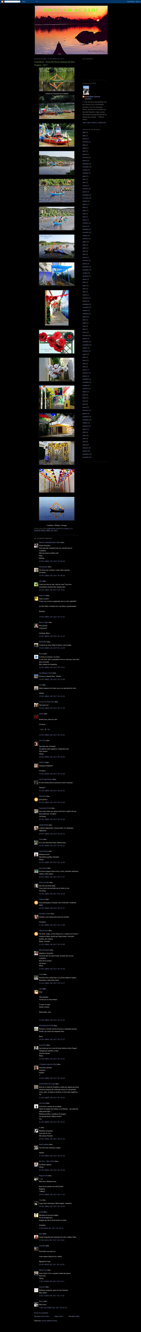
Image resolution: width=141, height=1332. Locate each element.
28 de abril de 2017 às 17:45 (52, 1194)
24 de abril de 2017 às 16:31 (52, 1059)
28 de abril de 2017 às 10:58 (52, 1170)
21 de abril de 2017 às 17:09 (52, 925)
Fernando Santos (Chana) (92, 98)
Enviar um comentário (41, 1313)
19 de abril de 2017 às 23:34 (52, 802)
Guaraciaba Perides (45, 808)
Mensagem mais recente (41, 1316)
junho (84, 148)
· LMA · (42, 729)
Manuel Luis (43, 1270)
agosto (85, 204)
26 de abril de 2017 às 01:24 (52, 1139)
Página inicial (59, 1316)
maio (84, 179)
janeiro (85, 160)
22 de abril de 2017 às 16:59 (52, 969)
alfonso (41, 714)
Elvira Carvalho (44, 882)
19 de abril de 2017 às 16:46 (52, 679)
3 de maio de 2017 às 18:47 (51, 1228)
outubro (85, 170)
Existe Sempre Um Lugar (47, 1084)
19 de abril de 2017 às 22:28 (52, 774)
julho (84, 132)
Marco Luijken (43, 622)
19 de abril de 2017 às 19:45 (52, 735)
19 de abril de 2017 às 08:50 (52, 575)
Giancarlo (42, 1287)
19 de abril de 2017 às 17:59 (52, 708)
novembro (86, 167)
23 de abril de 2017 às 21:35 (52, 1020)
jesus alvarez (43, 868)
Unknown (42, 899)
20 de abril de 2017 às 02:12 (52, 834)
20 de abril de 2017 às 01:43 (52, 819)
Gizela (41, 974)
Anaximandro (43, 567)
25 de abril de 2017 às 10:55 (52, 1097)
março (84, 139)
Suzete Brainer (43, 851)
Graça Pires (42, 1045)
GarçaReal (42, 1246)
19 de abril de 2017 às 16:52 (52, 696)
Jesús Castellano (44, 1144)
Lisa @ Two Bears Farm (46, 702)
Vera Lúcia (42, 740)
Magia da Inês (43, 1175)
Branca (41, 1301)
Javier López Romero (45, 779)
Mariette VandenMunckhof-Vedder (49, 542)
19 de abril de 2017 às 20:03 (52, 757)
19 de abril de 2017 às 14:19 (52, 648)
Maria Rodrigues (44, 950)
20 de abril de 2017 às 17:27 (52, 877)
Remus (41, 654)
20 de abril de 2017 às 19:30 (52, 894)
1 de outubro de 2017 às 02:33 (53, 1308)
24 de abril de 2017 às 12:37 (52, 1039)
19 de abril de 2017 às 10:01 (52, 590)
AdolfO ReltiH (43, 825)
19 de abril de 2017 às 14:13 (52, 636)
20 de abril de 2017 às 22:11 (52, 908)
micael (41, 1212)
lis (40, 1127)
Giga (40, 1200)
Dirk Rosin (42, 796)
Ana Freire (42, 1103)
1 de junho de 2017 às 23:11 (51, 1281)
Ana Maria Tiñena (44, 914)
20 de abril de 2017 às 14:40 (52, 862)
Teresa (41, 839)
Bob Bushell (43, 642)
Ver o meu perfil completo (94, 123)
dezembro (86, 164)
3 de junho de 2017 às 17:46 (51, 1296)
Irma (40, 685)
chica (40, 581)
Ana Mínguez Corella (45, 673)
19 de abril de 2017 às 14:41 (52, 667)
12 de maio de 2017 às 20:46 (51, 1240)
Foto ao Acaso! (71, 10)
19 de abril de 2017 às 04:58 (52, 561)
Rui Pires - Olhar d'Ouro (47, 1161)
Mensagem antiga (74, 1316)
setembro (85, 173)
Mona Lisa (42, 595)
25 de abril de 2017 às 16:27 (52, 1122)
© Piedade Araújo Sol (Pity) (48, 1064)
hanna (41, 1234)
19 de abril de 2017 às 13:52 (52, 617)
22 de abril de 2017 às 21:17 (52, 983)
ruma (40, 989)
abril (84, 135)
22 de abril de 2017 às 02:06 (52, 944)
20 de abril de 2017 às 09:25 (52, 845)
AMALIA (42, 762)
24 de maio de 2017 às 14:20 (51, 1264)
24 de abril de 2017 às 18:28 (52, 1078)
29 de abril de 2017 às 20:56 (52, 1206)
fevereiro (85, 142)
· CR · (48, 729)
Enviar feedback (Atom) (49, 1321)
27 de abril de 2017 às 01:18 (52, 1156)
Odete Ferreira (43, 930)
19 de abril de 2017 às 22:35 (52, 791)
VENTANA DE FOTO (46, 1025)
